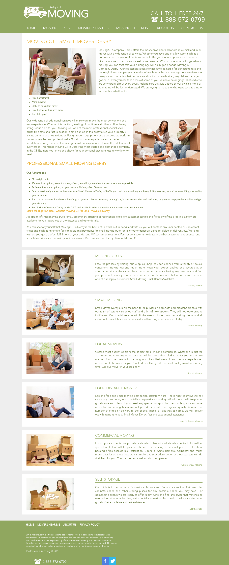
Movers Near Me (48, 524)
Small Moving (195, 326)
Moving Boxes (56, 28)
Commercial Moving (192, 465)
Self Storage (196, 509)
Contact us (192, 28)
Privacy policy (90, 524)
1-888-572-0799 (182, 19)
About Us (165, 28)
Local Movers (195, 373)
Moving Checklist (133, 28)
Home (30, 28)
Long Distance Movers (191, 421)
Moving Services (93, 28)
